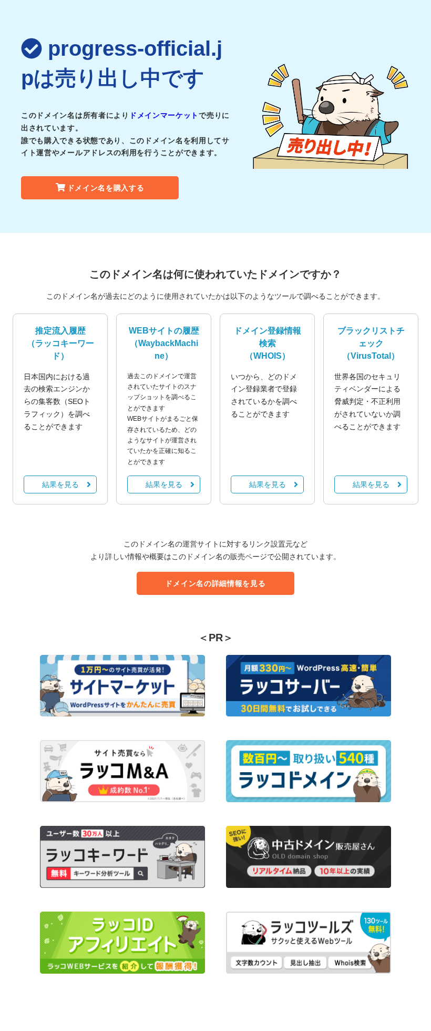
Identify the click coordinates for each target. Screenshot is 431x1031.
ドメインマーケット (164, 115)
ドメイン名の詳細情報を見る (215, 583)
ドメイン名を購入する (106, 188)
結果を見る (60, 484)
